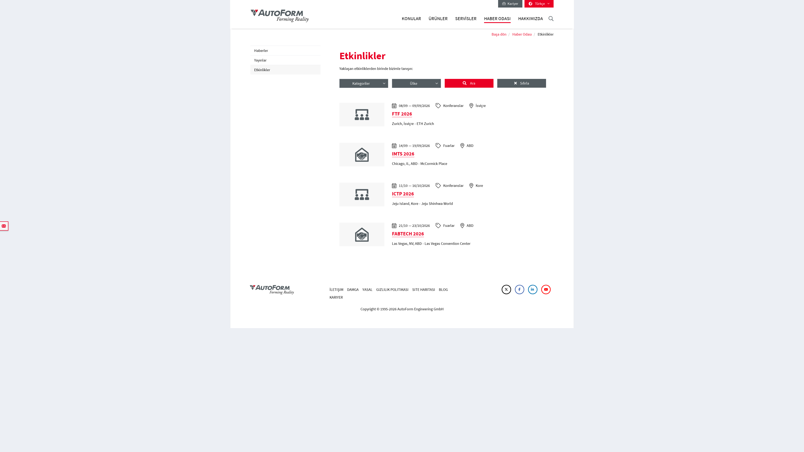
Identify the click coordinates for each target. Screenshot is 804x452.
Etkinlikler (262, 69)
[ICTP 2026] (361, 194)
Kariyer (512, 3)
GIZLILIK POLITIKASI (392, 289)
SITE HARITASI (423, 289)
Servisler (466, 18)
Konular (411, 18)
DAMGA (353, 289)
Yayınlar (260, 60)
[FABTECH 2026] (361, 234)
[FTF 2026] (361, 114)
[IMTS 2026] (361, 154)
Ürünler (438, 18)
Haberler (261, 50)
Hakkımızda (530, 18)
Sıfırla (524, 83)
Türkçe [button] (540, 3)
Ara (472, 83)
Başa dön (499, 34)
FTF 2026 (402, 113)
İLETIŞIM (336, 289)
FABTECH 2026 (408, 233)
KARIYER (336, 297)
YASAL (367, 289)
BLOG (443, 289)
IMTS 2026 (403, 153)
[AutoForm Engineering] (279, 16)
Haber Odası (497, 18)
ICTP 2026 (403, 193)
